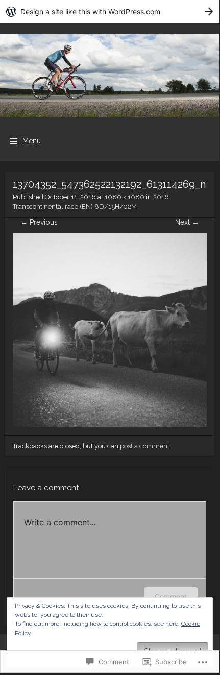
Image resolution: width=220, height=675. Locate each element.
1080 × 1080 (124, 197)
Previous (39, 222)
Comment (171, 596)
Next (187, 222)
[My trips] (109, 75)
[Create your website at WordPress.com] (109, 11)
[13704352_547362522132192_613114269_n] (110, 424)
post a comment (144, 446)
